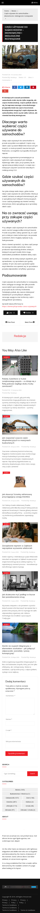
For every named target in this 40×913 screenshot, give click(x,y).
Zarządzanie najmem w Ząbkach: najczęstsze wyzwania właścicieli (17, 546)
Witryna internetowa (13, 741)
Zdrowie (10, 810)
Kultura (29, 802)
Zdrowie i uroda (28, 810)
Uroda (30, 806)
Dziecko (12, 802)
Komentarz (10, 696)
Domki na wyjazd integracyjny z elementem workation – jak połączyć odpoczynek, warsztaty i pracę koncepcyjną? (18, 650)
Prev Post (11, 322)
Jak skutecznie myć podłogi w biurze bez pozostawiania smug (18, 595)
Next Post (29, 322)
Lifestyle (11, 806)
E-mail (9, 730)
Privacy (4, 900)
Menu (35, 3)
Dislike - (29, 313)
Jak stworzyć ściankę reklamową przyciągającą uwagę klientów (17, 495)
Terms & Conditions (9, 905)
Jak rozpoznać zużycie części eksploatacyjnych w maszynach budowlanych (16, 440)
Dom (30, 798)
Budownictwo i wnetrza (20, 794)
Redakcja (14, 77)
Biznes (6, 357)
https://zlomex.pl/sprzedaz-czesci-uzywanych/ (19, 306)
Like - (11, 313)
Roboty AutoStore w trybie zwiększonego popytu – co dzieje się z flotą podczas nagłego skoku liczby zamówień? (19, 382)
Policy (13, 902)
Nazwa (9, 719)
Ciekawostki (12, 798)
